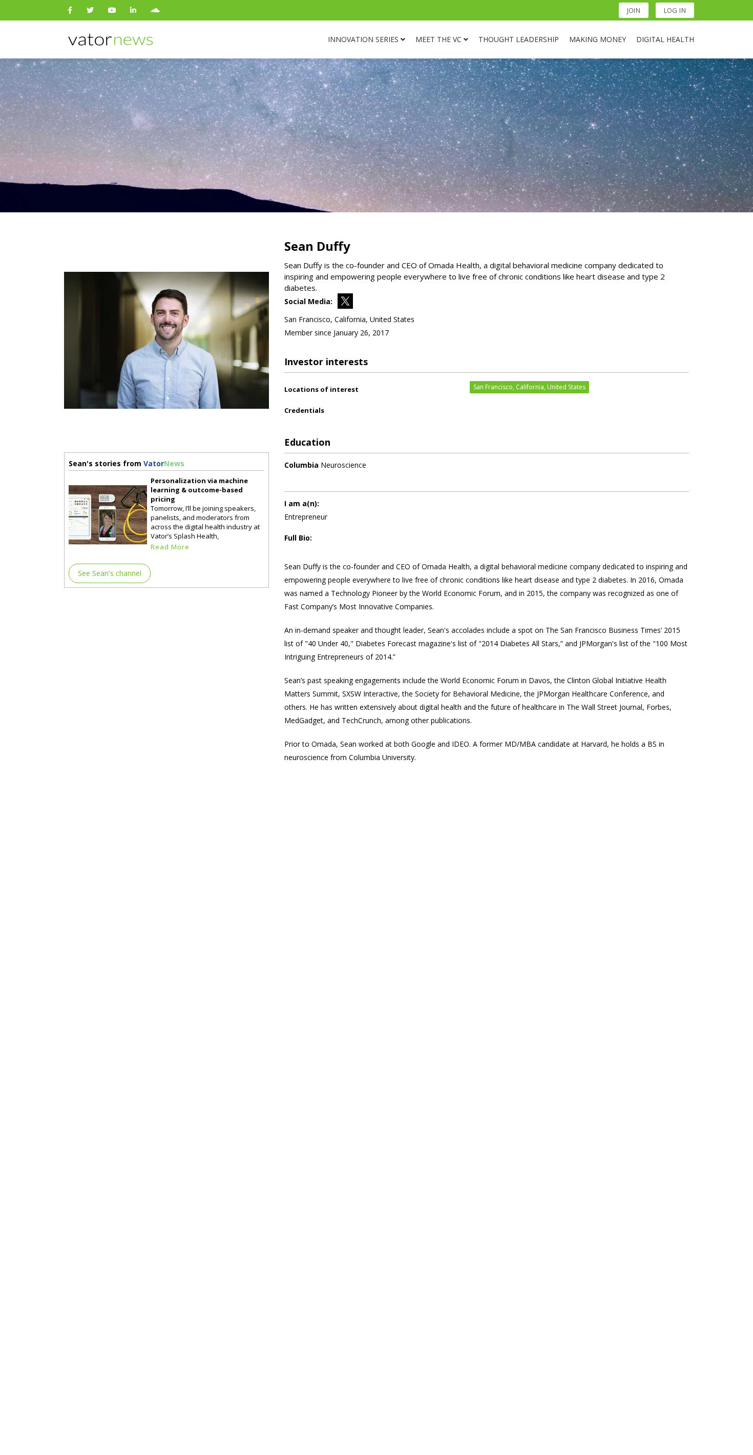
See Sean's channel (109, 573)
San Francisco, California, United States (529, 387)
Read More (170, 546)
